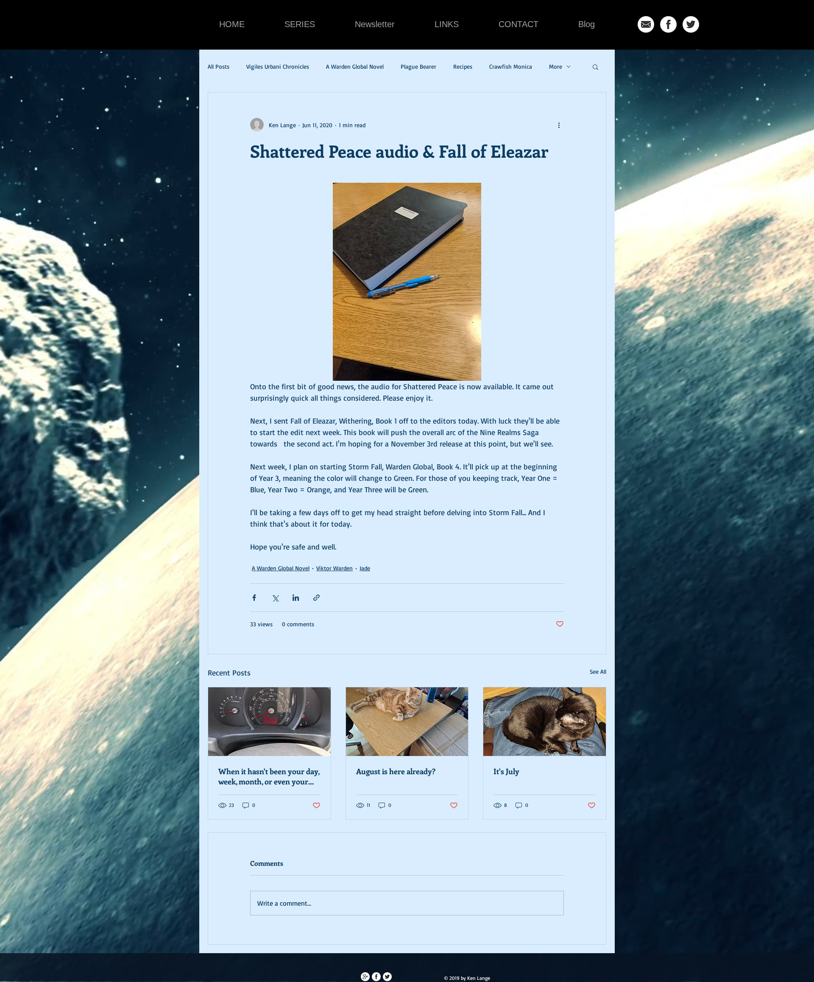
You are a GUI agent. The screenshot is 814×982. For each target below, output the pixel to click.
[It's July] (544, 721)
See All (598, 671)
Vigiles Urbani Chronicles (277, 66)
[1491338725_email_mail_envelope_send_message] (646, 24)
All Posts (218, 66)
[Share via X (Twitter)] (275, 598)
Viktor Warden (334, 568)
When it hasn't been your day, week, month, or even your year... (268, 776)
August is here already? (395, 771)
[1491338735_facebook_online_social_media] (668, 24)
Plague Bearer (418, 66)
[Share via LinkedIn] (296, 598)
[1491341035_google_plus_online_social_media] (365, 976)
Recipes (462, 66)
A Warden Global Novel (355, 66)
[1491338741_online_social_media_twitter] (691, 24)
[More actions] (559, 125)
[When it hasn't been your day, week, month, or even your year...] (269, 721)
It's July (506, 771)
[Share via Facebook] (254, 598)
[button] (595, 66)
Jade (365, 568)
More (555, 66)
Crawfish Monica (510, 66)
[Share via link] (316, 598)
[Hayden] (407, 721)
